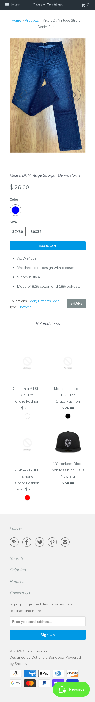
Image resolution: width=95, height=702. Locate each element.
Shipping (18, 569)
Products (32, 20)
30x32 (36, 232)
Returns (17, 581)
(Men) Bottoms (39, 301)
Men (55, 301)
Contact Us (20, 592)
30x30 (17, 232)
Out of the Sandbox (47, 657)
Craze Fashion (35, 651)
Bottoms (24, 307)
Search (16, 558)
